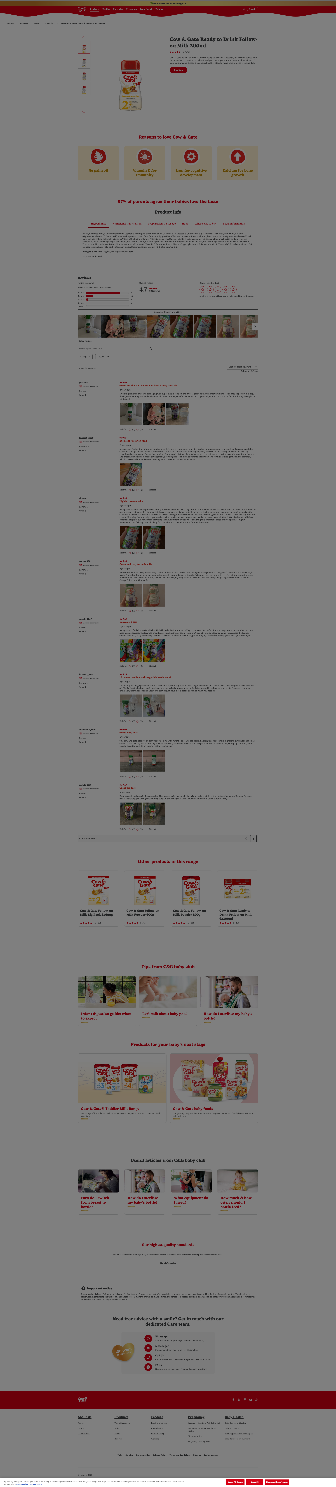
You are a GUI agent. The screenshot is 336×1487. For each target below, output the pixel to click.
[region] (168, 1482)
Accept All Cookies (235, 1482)
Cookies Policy (22, 1484)
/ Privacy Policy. (35, 1484)
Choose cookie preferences (277, 1482)
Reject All (255, 1482)
